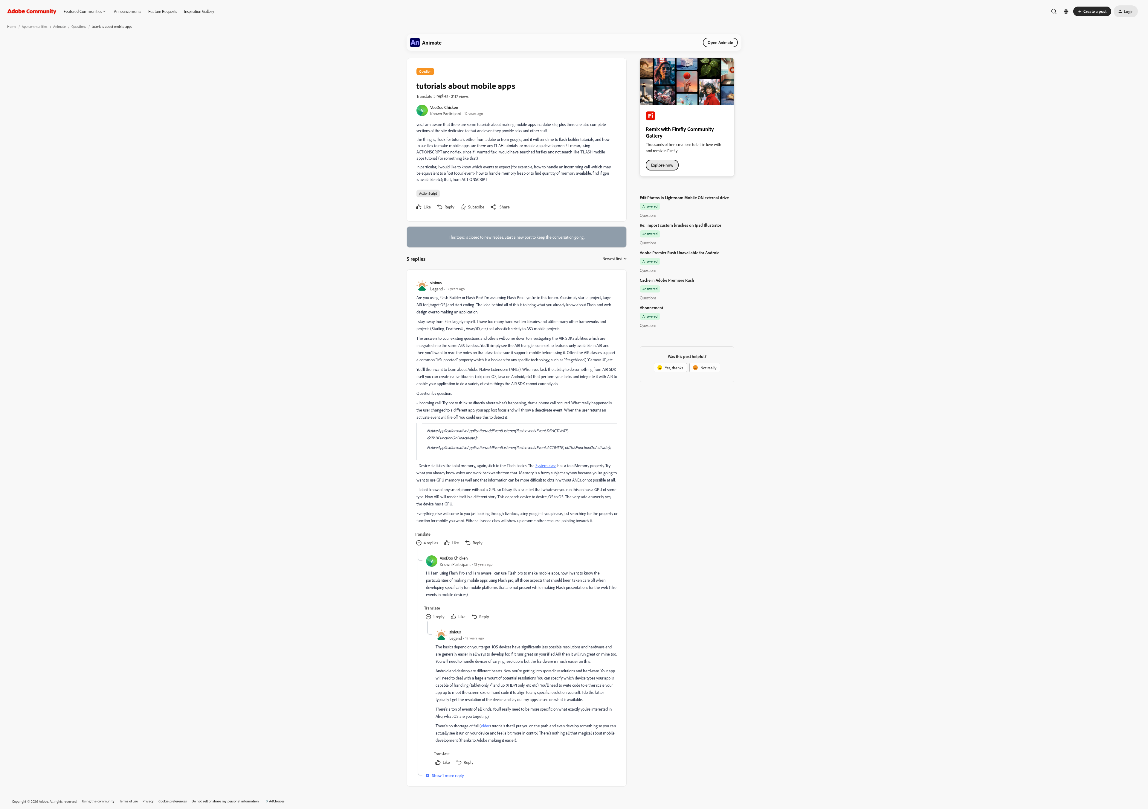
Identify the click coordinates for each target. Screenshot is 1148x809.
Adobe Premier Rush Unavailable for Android (680, 252)
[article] (516, 413)
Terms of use (128, 801)
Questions (78, 26)
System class (545, 465)
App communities (35, 26)
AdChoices (277, 801)
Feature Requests (162, 11)
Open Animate (720, 42)
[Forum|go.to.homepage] (32, 11)
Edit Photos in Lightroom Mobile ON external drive (684, 197)
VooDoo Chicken (444, 107)
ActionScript (428, 193)
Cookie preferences (172, 801)
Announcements (127, 11)
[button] (1092, 11)
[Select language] (1066, 11)
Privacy (148, 801)
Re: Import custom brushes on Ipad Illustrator (680, 225)
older (485, 725)
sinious (436, 282)
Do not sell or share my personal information (225, 801)
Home (11, 26)
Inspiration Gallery (199, 11)
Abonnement (651, 307)
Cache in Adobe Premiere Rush (667, 280)
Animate (59, 26)
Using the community (98, 801)
